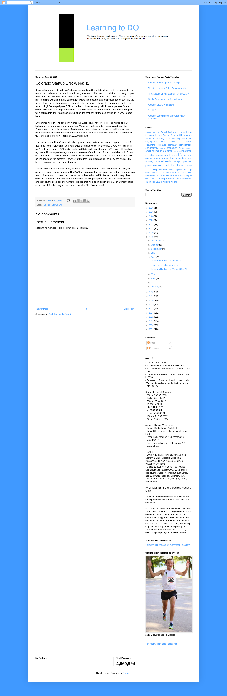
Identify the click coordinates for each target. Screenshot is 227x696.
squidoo (179, 170)
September (156, 249)
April (153, 278)
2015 (151, 304)
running (151, 169)
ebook (162, 148)
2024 (151, 216)
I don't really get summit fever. (165, 265)
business (187, 138)
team (172, 175)
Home (86, 309)
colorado (161, 145)
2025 (151, 212)
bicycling (160, 138)
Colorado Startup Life (53, 205)
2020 (151, 232)
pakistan (187, 161)
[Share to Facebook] (84, 201)
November (156, 240)
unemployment (166, 178)
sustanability (163, 175)
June (153, 257)
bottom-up (176, 138)
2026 (151, 208)
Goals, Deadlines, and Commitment (165, 99)
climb (189, 141)
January (155, 286)
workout (166, 182)
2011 (151, 321)
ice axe (177, 151)
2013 (151, 313)
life (180, 155)
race (162, 165)
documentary (151, 148)
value (159, 181)
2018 (151, 292)
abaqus (188, 135)
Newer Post (42, 309)
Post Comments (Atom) (60, 314)
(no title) (152, 110)
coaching (150, 144)
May (153, 274)
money (149, 161)
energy (189, 148)
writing (174, 182)
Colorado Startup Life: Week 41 (166, 261)
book (168, 138)
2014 (151, 308)
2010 (151, 325)
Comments (155, 348)
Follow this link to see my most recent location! (167, 545)
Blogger (126, 673)
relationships (173, 165)
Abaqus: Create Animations (161, 105)
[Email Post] (68, 200)
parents (148, 165)
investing (150, 154)
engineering (152, 150)
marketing (181, 158)
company (172, 145)
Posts (152, 343)
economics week (175, 148)
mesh (189, 158)
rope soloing (186, 165)
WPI (181, 135)
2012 (151, 317)
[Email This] (74, 201)
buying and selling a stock (160, 142)
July (153, 253)
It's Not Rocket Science (166, 135)
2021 (151, 228)
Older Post (129, 309)
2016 (151, 300)
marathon (169, 158)
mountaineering (163, 161)
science (163, 169)
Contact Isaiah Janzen (161, 644)
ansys (148, 138)
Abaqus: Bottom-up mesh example (164, 82)
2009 (151, 329)
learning (173, 155)
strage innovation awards (157, 173)
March (154, 282)
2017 (151, 296)
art (153, 138)
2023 (151, 220)
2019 (151, 237)
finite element (166, 151)
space (171, 170)
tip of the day (181, 176)
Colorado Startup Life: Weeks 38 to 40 (169, 269)
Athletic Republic (152, 132)
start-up (188, 169)
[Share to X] (81, 201)
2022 (151, 224)
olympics (178, 161)
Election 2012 (179, 132)
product (156, 165)
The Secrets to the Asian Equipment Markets (169, 88)
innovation (186, 151)
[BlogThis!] (78, 201)
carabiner (180, 142)
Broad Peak (167, 132)
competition (185, 144)
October (155, 245)
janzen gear (162, 155)
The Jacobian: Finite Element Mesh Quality (168, 94)
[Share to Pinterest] (88, 201)
